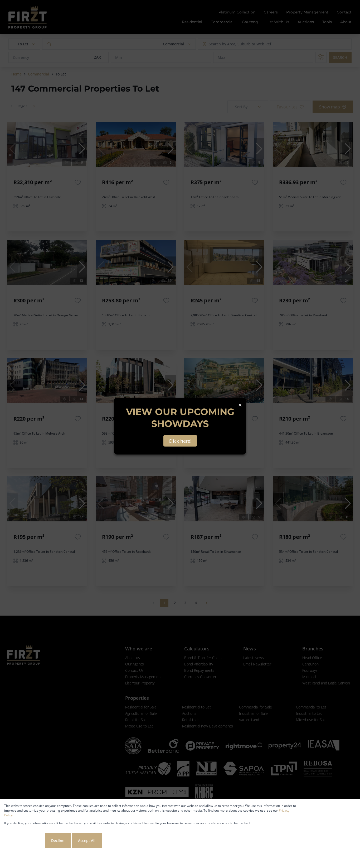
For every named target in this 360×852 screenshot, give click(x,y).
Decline (57, 840)
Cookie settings (24, 840)
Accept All (86, 840)
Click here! (180, 440)
